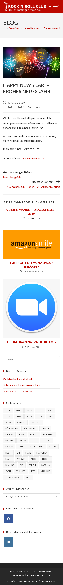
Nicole (46, 459)
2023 (29, 416)
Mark (8, 459)
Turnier (21, 471)
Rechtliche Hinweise (39, 575)
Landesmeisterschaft (31, 446)
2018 (50, 410)
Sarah (32, 465)
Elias (21, 434)
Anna (8, 422)
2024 (40, 416)
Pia (21, 465)
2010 (8, 410)
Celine (45, 428)
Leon (8, 452)
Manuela (41, 452)
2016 (29, 410)
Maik (28, 452)
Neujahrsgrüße (35, 158)
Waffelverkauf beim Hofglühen (19, 379)
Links (12, 571)
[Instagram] (8, 542)
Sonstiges (34, 107)
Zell (28, 477)
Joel (34, 440)
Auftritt (36, 422)
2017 (40, 410)
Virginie (45, 471)
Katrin (9, 446)
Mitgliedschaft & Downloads (35, 571)
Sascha (45, 465)
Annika (21, 422)
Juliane (46, 440)
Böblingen (11, 428)
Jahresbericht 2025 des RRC (18, 391)
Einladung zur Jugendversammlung (21, 385)
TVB (33, 471)
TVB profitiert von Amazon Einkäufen (31, 264)
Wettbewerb (12, 477)
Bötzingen (30, 428)
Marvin (21, 459)
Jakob (22, 440)
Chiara (9, 434)
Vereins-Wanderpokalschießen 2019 (31, 211)
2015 (18, 410)
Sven (8, 471)
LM (18, 452)
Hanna (9, 440)
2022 (21, 107)
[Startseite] (4, 28)
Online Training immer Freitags (31, 341)
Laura (52, 446)
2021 (11, 107)
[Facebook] (8, 518)
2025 (50, 416)
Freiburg (48, 434)
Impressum (18, 575)
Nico (34, 459)
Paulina (10, 465)
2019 (8, 416)
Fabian (34, 434)
